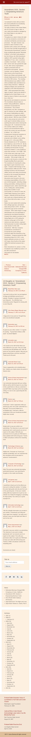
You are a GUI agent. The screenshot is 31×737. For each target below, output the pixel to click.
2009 (7, 621)
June (8, 630)
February (9, 619)
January (9, 651)
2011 (7, 667)
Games (10, 399)
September (10, 640)
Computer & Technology (14, 463)
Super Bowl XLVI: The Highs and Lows (16, 601)
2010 (7, 642)
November (10, 636)
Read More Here (12, 289)
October (9, 638)
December (10, 627)
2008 (7, 617)
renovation (11, 340)
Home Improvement (13, 524)
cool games (11, 479)
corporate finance (13, 361)
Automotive (11, 324)
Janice (16, 17)
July (8, 629)
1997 (7, 615)
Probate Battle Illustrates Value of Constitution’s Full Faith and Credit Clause (14, 699)
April (8, 623)
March (8, 632)
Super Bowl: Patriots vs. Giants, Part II (16, 603)
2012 (7, 254)
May (8, 634)
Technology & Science (14, 446)
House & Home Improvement (16, 377)
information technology (14, 505)
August (9, 625)
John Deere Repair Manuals (15, 310)
